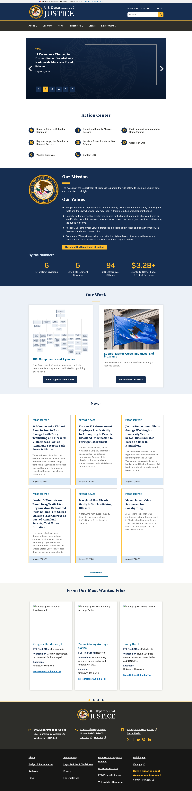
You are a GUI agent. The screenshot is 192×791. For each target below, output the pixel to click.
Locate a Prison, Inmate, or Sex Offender (99, 143)
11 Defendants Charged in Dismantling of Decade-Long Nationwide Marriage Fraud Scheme (54, 60)
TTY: (84, 737)
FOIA (31, 778)
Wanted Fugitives (45, 155)
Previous (29, 68)
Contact (142, 779)
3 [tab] (52, 89)
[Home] (51, 17)
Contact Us (158, 8)
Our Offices (132, 8)
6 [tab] (72, 89)
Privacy (67, 771)
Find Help (145, 8)
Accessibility (70, 757)
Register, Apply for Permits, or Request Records (52, 143)
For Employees (71, 778)
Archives (33, 771)
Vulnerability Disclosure (110, 782)
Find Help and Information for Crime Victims (144, 130)
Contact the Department (93, 729)
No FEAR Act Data (108, 768)
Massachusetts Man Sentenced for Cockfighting (138, 504)
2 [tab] (45, 89)
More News (96, 572)
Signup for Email (140, 729)
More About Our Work (131, 379)
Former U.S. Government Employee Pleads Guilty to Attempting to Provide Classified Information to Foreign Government (96, 434)
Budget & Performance (41, 764)
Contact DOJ (89, 155)
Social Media (134, 733)
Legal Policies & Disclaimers (78, 764)
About (32, 757)
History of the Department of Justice (84, 247)
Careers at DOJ (137, 143)
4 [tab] (59, 89)
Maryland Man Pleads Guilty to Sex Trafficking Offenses (95, 504)
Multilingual (139, 757)
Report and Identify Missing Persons (97, 130)
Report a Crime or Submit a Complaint (50, 130)
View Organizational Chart (60, 379)
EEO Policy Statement (109, 775)
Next (162, 68)
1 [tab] (38, 89)
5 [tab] (65, 89)
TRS (98, 737)
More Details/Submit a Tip (47, 671)
